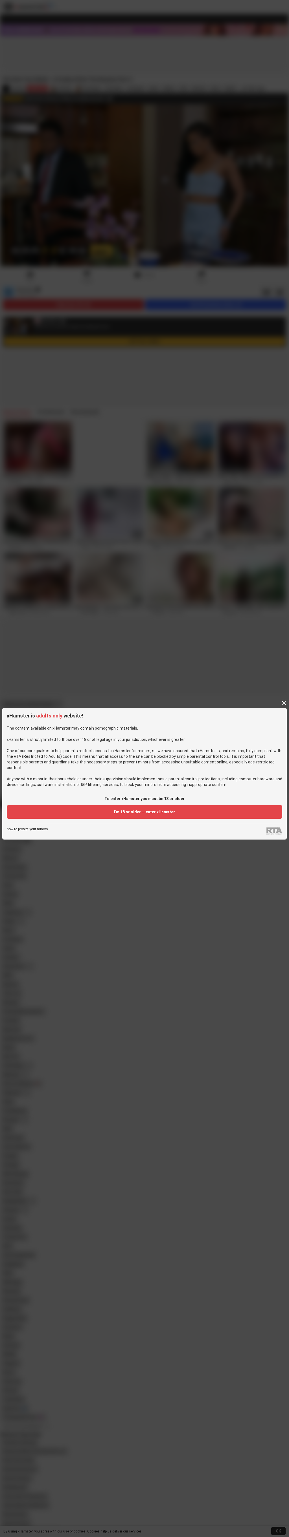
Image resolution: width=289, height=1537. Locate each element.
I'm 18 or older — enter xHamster (144, 812)
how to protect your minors (27, 829)
